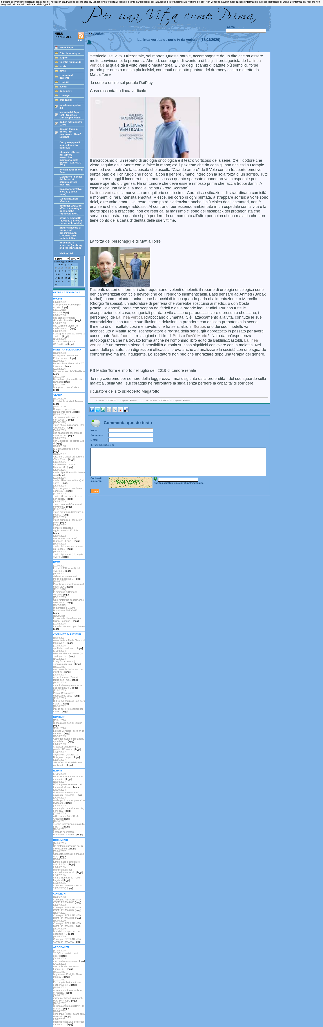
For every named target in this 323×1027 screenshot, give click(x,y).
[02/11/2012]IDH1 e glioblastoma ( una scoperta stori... (67, 982)
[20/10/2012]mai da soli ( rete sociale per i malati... (68, 709)
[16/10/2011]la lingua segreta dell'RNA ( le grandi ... (68, 1006)
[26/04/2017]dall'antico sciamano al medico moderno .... (67, 576)
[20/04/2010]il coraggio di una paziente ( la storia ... (69, 333)
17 (56, 278)
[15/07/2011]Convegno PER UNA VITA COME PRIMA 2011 (67, 915)
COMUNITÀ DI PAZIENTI (67, 634)
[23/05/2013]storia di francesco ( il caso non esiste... (67, 496)
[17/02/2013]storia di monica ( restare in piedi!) (67, 520)
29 (62, 268)
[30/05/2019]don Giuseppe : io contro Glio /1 (68, 441)
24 (56, 281)
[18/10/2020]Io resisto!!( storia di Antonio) (68, 401)
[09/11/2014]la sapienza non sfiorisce (66, 387)
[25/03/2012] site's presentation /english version (67, 304)
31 (69, 268)
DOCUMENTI (60, 840)
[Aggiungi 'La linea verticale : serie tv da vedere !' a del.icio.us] (126, 411)
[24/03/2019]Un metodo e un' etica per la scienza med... (68, 846)
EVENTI (57, 770)
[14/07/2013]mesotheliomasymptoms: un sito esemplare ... (68, 685)
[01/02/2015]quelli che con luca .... (68, 647)
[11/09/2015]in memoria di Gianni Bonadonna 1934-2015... (66, 609)
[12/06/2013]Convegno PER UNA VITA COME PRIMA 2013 (67, 900)
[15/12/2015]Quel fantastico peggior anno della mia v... (68, 600)
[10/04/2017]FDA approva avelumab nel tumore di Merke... (67, 784)
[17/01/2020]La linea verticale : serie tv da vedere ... (68, 731)
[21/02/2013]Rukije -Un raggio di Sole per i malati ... (69, 701)
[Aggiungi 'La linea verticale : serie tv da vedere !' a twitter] (97, 411)
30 (66, 268)
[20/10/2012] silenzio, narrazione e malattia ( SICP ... (69, 824)
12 (62, 274)
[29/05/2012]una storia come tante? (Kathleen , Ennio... (66, 538)
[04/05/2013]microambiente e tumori (69, 959)
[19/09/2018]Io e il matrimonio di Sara (66, 449)
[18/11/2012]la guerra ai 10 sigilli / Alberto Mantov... (68, 974)
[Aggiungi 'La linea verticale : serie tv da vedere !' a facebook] (92, 411)
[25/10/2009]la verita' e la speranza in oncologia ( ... (66, 931)
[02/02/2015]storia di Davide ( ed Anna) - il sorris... (68, 480)
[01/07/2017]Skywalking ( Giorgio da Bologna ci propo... (66, 754)
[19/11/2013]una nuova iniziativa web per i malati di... (68, 669)
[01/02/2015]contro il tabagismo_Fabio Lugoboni (66, 878)
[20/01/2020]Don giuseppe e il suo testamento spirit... (66, 409)
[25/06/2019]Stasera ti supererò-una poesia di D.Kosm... (67, 747)
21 (69, 278)
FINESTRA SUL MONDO (67, 349)
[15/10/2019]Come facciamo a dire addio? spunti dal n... (68, 739)
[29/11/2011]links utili (61, 311)
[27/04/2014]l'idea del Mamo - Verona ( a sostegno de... (68, 653)
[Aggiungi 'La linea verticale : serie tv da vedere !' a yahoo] (120, 411)
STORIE (57, 395)
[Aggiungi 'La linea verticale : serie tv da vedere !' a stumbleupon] (103, 411)
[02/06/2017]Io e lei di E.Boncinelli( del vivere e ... (66, 568)
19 (62, 278)
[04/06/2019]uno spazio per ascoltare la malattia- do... (67, 433)
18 (59, 278)
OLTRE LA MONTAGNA (66, 292)
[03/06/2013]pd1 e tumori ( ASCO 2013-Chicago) (67, 816)
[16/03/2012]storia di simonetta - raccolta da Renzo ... (68, 546)
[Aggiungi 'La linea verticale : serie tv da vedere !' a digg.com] (109, 411)
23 (76, 278)
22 (72, 278)
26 (62, 281)
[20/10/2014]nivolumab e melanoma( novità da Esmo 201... (68, 792)
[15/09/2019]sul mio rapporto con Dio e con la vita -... (67, 417)
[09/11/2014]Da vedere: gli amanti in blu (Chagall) (67, 379)
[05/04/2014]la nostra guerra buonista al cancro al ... (67, 488)
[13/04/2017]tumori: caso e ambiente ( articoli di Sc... (66, 862)
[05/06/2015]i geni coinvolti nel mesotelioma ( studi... (68, 870)
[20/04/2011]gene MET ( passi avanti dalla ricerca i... (69, 1014)
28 (59, 268)
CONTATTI (59, 717)
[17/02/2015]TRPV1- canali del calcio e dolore (67, 953)
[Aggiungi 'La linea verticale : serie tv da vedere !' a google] (115, 411)
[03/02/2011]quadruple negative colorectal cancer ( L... (68, 1022)
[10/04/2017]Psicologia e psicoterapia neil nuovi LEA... (68, 584)
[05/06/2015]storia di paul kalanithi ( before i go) (69, 472)
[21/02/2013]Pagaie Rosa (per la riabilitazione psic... (66, 693)
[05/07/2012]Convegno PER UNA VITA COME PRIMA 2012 (67, 907)
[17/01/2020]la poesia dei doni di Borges (67, 723)
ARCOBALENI (61, 947)
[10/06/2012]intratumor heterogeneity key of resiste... (68, 990)
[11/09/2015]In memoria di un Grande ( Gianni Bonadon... (67, 618)
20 (66, 278)
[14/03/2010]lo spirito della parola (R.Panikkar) (64, 341)
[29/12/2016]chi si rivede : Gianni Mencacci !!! (64, 464)
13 (66, 274)
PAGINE (57, 298)
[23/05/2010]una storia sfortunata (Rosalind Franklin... (67, 318)
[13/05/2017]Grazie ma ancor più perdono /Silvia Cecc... (68, 457)
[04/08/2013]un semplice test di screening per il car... (68, 808)
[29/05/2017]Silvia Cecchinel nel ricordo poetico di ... (67, 762)
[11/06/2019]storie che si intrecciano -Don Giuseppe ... (68, 425)
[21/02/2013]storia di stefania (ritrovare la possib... (68, 512)
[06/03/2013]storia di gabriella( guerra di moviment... (67, 504)
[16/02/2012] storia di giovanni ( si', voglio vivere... (68, 554)
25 (59, 281)
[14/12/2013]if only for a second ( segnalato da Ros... (67, 661)
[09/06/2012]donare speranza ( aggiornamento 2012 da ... (67, 529)
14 (69, 274)
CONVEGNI (59, 893)
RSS (80, 40)
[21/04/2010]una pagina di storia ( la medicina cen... (65, 326)
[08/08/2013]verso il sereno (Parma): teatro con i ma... (66, 677)
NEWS (56, 562)
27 (56, 268)
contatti (99, 33)
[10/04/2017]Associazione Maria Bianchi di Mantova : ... (69, 640)
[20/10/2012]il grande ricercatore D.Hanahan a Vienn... (68, 832)
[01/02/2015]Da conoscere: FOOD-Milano (69, 371)
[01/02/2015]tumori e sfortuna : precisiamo (69, 626)
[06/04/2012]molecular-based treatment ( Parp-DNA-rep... (68, 998)
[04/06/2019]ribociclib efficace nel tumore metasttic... (68, 776)
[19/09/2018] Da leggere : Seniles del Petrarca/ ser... (65, 355)
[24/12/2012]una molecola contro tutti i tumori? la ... (66, 966)
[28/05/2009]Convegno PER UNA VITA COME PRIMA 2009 (67, 939)
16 (76, 274)
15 (72, 274)
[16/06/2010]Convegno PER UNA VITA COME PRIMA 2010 (67, 923)
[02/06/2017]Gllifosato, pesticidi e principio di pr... (68, 854)
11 (59, 274)
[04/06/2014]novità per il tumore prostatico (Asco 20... (69, 800)
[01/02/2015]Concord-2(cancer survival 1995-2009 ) (67, 885)
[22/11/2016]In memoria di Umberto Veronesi (65, 592)
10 (56, 274)
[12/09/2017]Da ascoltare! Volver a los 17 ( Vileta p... (68, 363)
